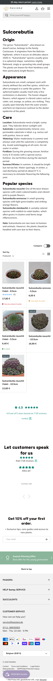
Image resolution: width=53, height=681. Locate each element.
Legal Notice (35, 666)
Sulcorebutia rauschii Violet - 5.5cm (13, 337)
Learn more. (37, 2)
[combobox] (26, 15)
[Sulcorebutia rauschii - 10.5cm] (40, 321)
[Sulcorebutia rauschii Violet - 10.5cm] (13, 366)
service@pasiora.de (13, 622)
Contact (6, 666)
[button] (43, 9)
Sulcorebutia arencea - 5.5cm (40, 290)
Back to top (26, 569)
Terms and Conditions (19, 666)
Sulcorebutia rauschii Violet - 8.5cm (13, 289)
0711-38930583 (11, 627)
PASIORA (12, 662)
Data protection (8, 669)
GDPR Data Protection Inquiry (28, 669)
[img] (26, 457)
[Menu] (49, 9)
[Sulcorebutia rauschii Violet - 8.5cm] (13, 273)
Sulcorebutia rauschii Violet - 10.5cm (13, 382)
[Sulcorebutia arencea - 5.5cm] (40, 273)
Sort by (6, 252)
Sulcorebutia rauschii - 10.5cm (39, 338)
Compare (38, 246)
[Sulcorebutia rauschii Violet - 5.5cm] (13, 321)
